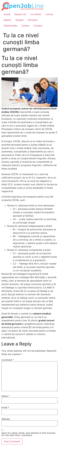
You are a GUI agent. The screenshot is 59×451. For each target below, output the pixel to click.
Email (5, 407)
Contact (38, 25)
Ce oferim (36, 14)
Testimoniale (10, 25)
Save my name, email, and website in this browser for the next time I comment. (28, 434)
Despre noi (20, 14)
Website (5, 419)
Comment (7, 360)
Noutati (19, 20)
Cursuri (49, 14)
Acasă (7, 14)
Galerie (7, 20)
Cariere (25, 25)
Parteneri (33, 20)
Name (5, 396)
